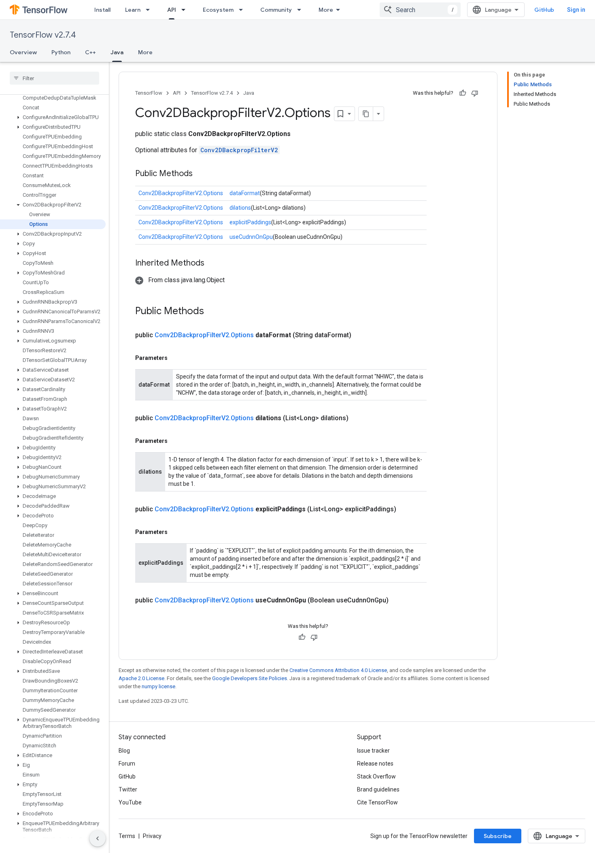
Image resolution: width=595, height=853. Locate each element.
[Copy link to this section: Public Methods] (201, 174)
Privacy (152, 836)
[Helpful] (463, 93)
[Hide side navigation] (97, 838)
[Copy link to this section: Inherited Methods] (212, 263)
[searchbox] (54, 78)
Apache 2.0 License (141, 678)
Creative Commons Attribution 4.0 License (338, 670)
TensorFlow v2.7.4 (43, 35)
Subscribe (498, 836)
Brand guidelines (378, 789)
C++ (90, 52)
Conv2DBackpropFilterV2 (239, 150)
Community (276, 9)
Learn (132, 9)
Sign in (576, 9)
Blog (124, 750)
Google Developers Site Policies (249, 678)
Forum (127, 763)
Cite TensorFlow (377, 802)
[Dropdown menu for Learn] (150, 9)
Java (116, 52)
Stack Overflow (376, 776)
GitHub (544, 9)
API (171, 9)
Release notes (375, 763)
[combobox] (420, 9)
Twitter (128, 789)
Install (102, 9)
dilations (240, 207)
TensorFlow (148, 93)
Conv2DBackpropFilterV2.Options (180, 193)
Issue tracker (373, 750)
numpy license (158, 686)
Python (60, 52)
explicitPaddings (250, 222)
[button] (53, 117)
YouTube (130, 802)
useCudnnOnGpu (251, 237)
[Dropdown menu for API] (186, 9)
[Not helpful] (475, 93)
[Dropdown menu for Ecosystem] (243, 9)
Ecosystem (218, 9)
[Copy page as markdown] (366, 114)
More (326, 9)
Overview (23, 52)
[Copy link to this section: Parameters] (176, 358)
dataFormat (245, 193)
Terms (127, 836)
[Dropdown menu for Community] (301, 9)
